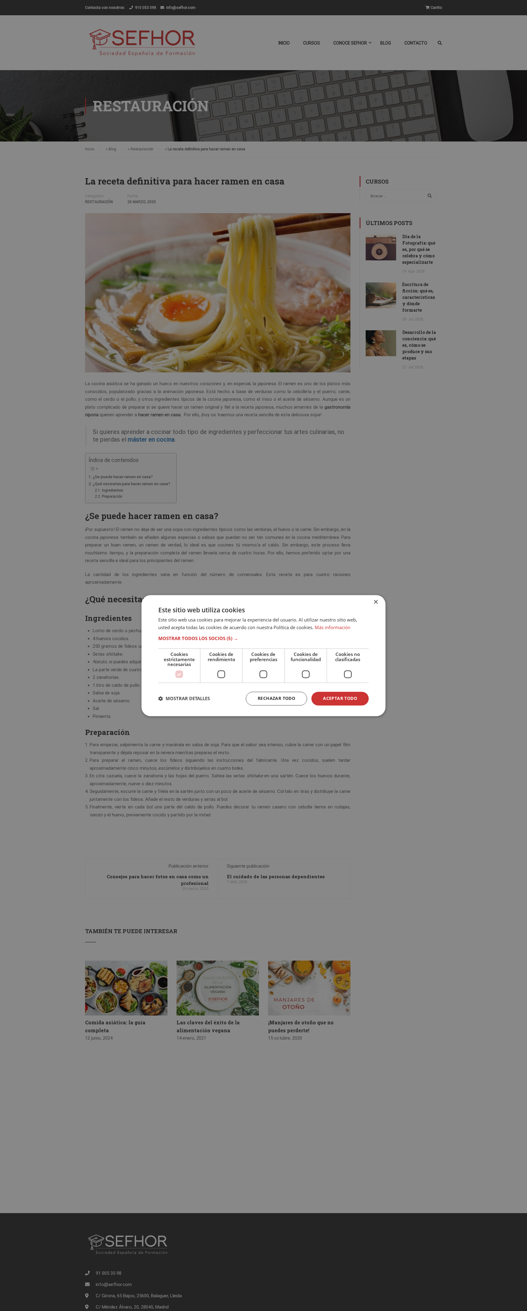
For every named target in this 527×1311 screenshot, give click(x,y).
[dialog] (263, 655)
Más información (332, 627)
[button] (263, 638)
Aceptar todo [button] (340, 698)
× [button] (375, 602)
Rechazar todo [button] (276, 698)
